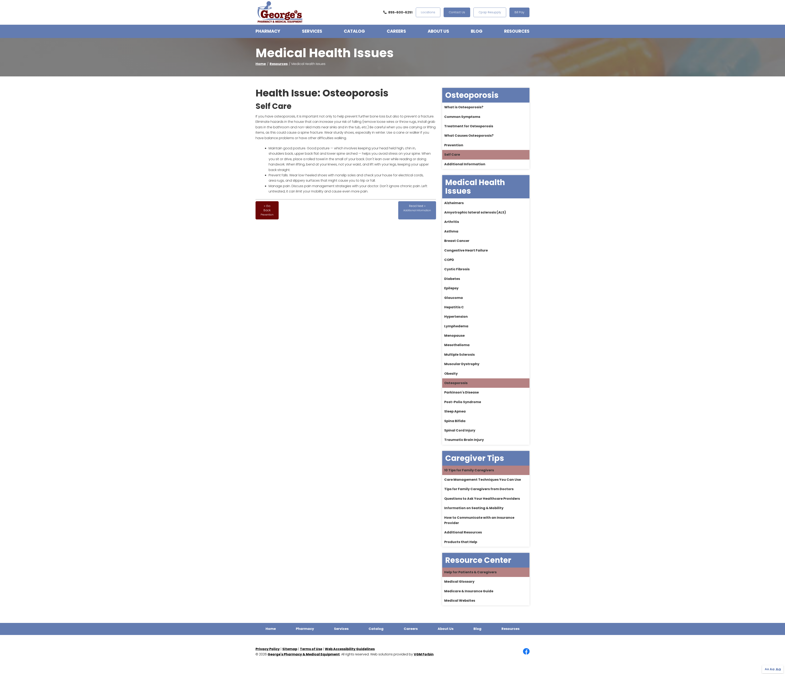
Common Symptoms (462, 116)
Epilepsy (451, 288)
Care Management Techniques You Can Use (482, 479)
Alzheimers (454, 203)
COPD (449, 259)
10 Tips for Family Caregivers (469, 470)
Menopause (454, 335)
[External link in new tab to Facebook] (526, 651)
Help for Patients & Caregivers (470, 572)
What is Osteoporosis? (463, 107)
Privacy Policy (268, 649)
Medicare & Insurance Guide (468, 591)
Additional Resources (463, 532)
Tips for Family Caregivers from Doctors (479, 489)
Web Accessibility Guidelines (350, 649)
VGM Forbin (424, 654)
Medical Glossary (459, 581)
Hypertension (456, 316)
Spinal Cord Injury (459, 430)
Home (261, 63)
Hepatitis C (454, 307)
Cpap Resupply (490, 12)
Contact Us (457, 12)
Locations (428, 12)
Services (312, 31)
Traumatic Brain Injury (464, 439)
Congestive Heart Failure (466, 250)
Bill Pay (519, 12)
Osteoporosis (456, 383)
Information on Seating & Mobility (474, 508)
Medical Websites (459, 600)
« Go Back (267, 210)
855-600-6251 (400, 12)
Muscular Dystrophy (461, 364)
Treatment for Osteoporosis (468, 126)
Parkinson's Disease (461, 392)
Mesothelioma (457, 345)
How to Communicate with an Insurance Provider (479, 520)
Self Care (452, 154)
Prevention (453, 145)
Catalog (354, 31)
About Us (438, 31)
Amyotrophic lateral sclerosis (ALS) (475, 212)
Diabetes (452, 278)
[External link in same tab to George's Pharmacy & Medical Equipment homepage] (280, 12)
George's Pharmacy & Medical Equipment (304, 654)
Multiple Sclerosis (459, 354)
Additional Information (464, 164)
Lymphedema (456, 326)
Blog (476, 31)
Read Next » (417, 208)
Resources (516, 31)
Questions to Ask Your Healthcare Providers (482, 498)
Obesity (451, 373)
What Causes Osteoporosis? (468, 135)
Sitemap (289, 649)
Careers (396, 31)
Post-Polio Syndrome (462, 402)
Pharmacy (268, 31)
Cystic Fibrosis (457, 269)
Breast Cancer (456, 240)
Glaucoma (453, 297)
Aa (767, 669)
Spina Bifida (454, 421)
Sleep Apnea (455, 411)
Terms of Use (311, 649)
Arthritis (451, 221)
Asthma (451, 231)
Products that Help (460, 542)
